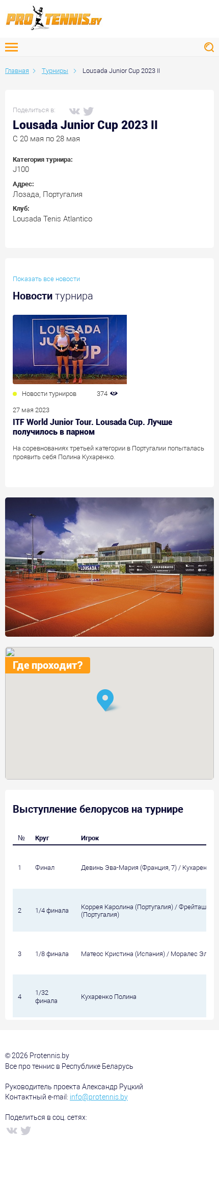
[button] (109, 701)
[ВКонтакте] (74, 111)
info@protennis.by (99, 1097)
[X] (88, 111)
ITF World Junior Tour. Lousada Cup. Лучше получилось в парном (92, 427)
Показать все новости (46, 279)
